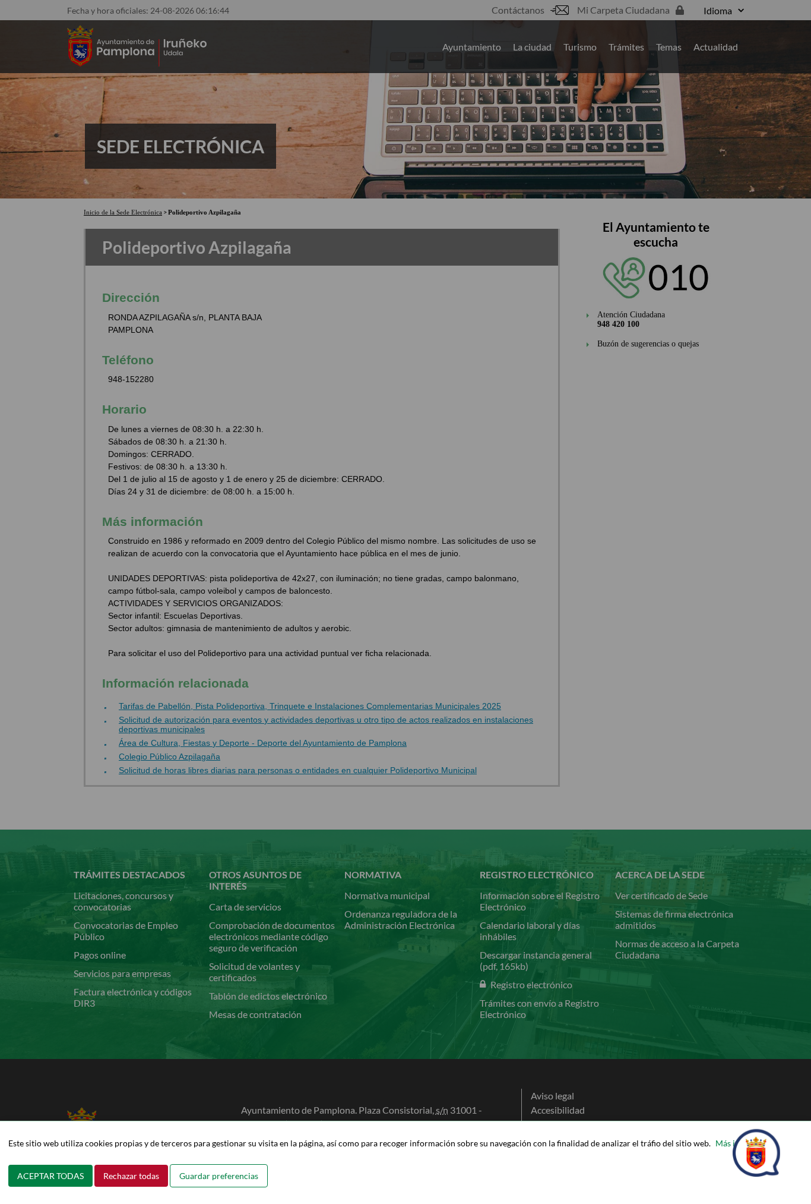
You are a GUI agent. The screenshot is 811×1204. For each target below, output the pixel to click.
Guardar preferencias (218, 1176)
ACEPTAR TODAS (50, 1176)
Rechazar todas (131, 1176)
